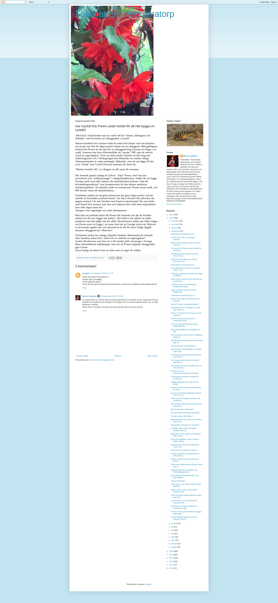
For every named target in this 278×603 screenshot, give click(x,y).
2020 (171, 218)
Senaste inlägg (82, 356)
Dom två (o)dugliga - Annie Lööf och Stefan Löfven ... (185, 440)
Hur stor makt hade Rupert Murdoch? (185, 413)
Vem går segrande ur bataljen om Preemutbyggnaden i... (184, 471)
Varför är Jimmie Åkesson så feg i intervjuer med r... (184, 260)
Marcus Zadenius (89, 296)
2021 (171, 215)
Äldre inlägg (152, 356)
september (175, 231)
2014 (171, 568)
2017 (171, 558)
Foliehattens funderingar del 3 (182, 265)
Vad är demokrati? (178, 481)
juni (172, 530)
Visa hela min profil (174, 204)
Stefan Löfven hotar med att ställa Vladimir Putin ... (184, 491)
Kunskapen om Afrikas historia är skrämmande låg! (184, 507)
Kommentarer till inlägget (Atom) (101, 360)
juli (172, 527)
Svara (84, 288)
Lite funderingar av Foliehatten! (183, 346)
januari (174, 547)
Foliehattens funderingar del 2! (183, 295)
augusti (174, 523)
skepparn (86, 273)
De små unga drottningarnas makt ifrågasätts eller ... (184, 325)
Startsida (117, 356)
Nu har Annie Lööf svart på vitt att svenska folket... (184, 502)
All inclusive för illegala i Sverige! (184, 450)
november (175, 224)
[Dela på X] (115, 257)
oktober (174, 228)
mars (173, 540)
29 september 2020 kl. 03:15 (102, 273)
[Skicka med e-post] (109, 257)
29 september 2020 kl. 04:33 (112, 296)
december (175, 221)
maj (172, 534)
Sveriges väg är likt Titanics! (182, 416)
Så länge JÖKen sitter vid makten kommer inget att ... (184, 429)
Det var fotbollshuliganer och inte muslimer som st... (184, 518)
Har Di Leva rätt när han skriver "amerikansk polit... (183, 320)
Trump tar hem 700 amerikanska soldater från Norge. (183, 286)
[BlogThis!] (112, 257)
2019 (171, 551)
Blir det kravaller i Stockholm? (182, 409)
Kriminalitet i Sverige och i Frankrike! (185, 425)
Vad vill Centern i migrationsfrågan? (185, 304)
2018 (171, 555)
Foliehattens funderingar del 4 (182, 234)
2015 (171, 565)
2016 (171, 561)
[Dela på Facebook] (118, 257)
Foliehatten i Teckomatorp (124, 14)
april (173, 537)
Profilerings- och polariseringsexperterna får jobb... (185, 372)
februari (174, 544)
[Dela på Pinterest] (120, 257)
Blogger (148, 584)
